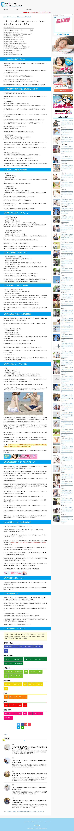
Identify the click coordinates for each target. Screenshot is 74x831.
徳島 (6, 705)
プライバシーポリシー (39, 821)
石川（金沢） (33, 671)
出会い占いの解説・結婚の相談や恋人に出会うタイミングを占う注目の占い (26, 811)
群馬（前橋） (18, 663)
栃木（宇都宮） (9, 663)
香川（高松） (13, 705)
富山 (26, 671)
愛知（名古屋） (9, 671)
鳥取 (20, 696)
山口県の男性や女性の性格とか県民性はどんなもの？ (18, 34)
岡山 (11, 696)
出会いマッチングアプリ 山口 (24, 17)
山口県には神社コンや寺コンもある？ (14, 41)
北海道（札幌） (9, 646)
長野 (11, 676)
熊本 (25, 713)
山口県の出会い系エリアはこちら (13, 54)
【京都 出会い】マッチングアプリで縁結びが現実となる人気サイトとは (67, 362)
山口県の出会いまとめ (10, 52)
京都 (25, 684)
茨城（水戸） (42, 659)
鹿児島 (40, 713)
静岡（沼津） (18, 671)
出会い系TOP (6, 9)
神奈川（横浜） (18, 659)
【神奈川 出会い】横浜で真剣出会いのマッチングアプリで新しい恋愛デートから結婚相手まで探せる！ (67, 450)
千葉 (35, 659)
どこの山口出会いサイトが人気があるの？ (15, 48)
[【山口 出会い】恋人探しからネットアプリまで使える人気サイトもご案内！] (18, 727)
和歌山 (40, 684)
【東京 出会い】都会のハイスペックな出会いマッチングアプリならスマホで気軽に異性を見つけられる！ (67, 150)
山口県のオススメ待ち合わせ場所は (13, 36)
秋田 (35, 646)
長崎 (20, 713)
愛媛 (20, 705)
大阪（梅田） (8, 684)
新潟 (40, 671)
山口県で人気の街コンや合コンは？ (13, 39)
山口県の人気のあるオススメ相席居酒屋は (15, 43)
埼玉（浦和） (28, 659)
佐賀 (15, 713)
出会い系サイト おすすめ (10, 17)
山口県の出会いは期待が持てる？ (13, 32)
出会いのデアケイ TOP (28, 821)
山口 (25, 696)
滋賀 (29, 684)
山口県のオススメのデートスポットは (14, 37)
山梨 (15, 676)
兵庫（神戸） (17, 684)
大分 (30, 713)
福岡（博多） (8, 713)
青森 (16, 646)
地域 (17, 9)
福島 (6, 650)
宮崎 (35, 713)
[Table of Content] (31, 30)
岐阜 (20, 676)
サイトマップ (29, 9)
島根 (15, 696)
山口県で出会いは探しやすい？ (12, 50)
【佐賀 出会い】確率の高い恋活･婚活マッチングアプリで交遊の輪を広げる (67, 320)
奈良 (34, 684)
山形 (40, 646)
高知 (25, 705)
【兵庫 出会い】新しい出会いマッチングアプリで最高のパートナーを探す (67, 476)
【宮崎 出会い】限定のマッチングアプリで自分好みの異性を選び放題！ (67, 296)
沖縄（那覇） (8, 717)
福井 (6, 676)
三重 (6, 688)
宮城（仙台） (28, 646)
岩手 (21, 646)
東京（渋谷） (8, 659)
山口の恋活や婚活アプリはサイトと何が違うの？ (17, 47)
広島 (6, 696)
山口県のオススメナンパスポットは (13, 45)
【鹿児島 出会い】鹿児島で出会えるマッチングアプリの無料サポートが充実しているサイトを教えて (67, 388)
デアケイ (37, 825)
